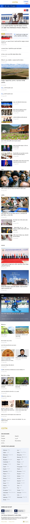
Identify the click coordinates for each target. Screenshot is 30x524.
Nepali (19, 459)
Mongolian (21, 454)
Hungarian (7, 490)
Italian (6, 495)
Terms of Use (11, 521)
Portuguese (22, 466)
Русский (3, 440)
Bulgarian (7, 459)
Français (3, 438)
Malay (21, 452)
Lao (19, 450)
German (6, 478)
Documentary (18, 440)
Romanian (21, 471)
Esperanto (7, 471)
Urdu (19, 495)
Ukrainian (21, 492)
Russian (20, 473)
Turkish (20, 490)
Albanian (6, 450)
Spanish (20, 480)
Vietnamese (22, 497)
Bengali (5, 457)
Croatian (7, 464)
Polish (20, 464)
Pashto (20, 469)
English (3, 436)
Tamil (19, 485)
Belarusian (8, 454)
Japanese (7, 497)
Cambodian (6, 462)
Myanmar (22, 457)
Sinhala (20, 478)
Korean (6, 499)
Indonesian (9, 492)
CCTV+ (2, 443)
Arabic (6, 452)
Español (17, 436)
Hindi (5, 487)
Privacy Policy (4, 521)
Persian (20, 462)
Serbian (20, 476)
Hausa (6, 483)
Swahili (20, 483)
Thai (19, 487)
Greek (6, 480)
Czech (6, 466)
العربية (16, 438)
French (6, 476)
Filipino (6, 473)
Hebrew (6, 485)
